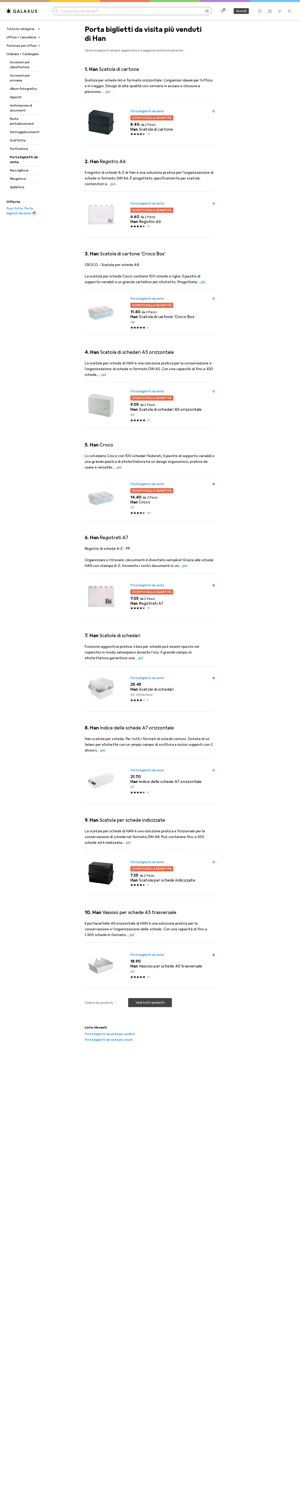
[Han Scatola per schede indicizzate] (150, 873)
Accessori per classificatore (20, 64)
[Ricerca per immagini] (207, 11)
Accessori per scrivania (20, 77)
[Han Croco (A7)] (150, 498)
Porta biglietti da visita (24, 159)
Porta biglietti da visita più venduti (110, 1034)
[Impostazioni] (222, 11)
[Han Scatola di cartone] (150, 122)
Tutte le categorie (20, 29)
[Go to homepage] (22, 11)
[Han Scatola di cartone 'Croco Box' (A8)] (150, 313)
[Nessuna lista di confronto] (270, 11)
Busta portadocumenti (22, 121)
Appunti (15, 97)
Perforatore (19, 149)
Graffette (18, 140)
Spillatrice (17, 187)
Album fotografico (23, 89)
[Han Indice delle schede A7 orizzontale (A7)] (150, 781)
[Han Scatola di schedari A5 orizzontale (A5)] (150, 405)
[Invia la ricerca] (56, 11)
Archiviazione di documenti (21, 108)
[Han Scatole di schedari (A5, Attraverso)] (150, 688)
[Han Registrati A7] (150, 596)
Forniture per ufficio (22, 46)
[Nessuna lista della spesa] (279, 11)
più (108, 91)
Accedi (241, 11)
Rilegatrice (18, 179)
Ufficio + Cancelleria (21, 37)
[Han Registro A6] (150, 214)
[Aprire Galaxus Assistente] (260, 11)
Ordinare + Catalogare (23, 54)
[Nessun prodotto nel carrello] (289, 11)
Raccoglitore (19, 170)
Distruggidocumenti (24, 132)
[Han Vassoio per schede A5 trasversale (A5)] (150, 965)
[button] (186, 50)
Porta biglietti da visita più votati (109, 1040)
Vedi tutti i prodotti (150, 1003)
